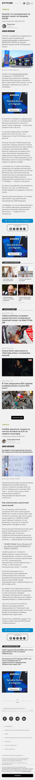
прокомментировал (10, 40)
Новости (5, 9)
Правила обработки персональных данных (18, 737)
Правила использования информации (17, 730)
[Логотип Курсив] (7, 3)
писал (23, 619)
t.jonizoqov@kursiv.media (13, 442)
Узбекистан (11, 31)
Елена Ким (11, 24)
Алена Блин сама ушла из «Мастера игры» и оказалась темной (16, 353)
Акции (4, 446)
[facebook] (5, 719)
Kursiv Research (10, 749)
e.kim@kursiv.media (12, 27)
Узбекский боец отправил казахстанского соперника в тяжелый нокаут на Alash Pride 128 (17, 319)
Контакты (8, 741)
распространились (20, 74)
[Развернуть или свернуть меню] (32, 3)
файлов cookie (27, 771)
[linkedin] (24, 719)
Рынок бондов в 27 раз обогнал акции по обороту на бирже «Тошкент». (18, 546)
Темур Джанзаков (13, 439)
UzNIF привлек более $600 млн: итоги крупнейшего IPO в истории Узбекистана (17, 652)
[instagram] (11, 719)
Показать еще (17, 417)
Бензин (4, 31)
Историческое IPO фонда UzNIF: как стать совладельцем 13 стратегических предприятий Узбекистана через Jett (16, 661)
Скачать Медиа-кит (11, 745)
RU (28, 3)
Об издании (8, 726)
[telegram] (17, 719)
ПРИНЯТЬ (17, 775)
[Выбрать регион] (24, 3)
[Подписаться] (32, 711)
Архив (6, 734)
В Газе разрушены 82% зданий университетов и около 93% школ (17, 385)
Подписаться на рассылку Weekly (14, 708)
